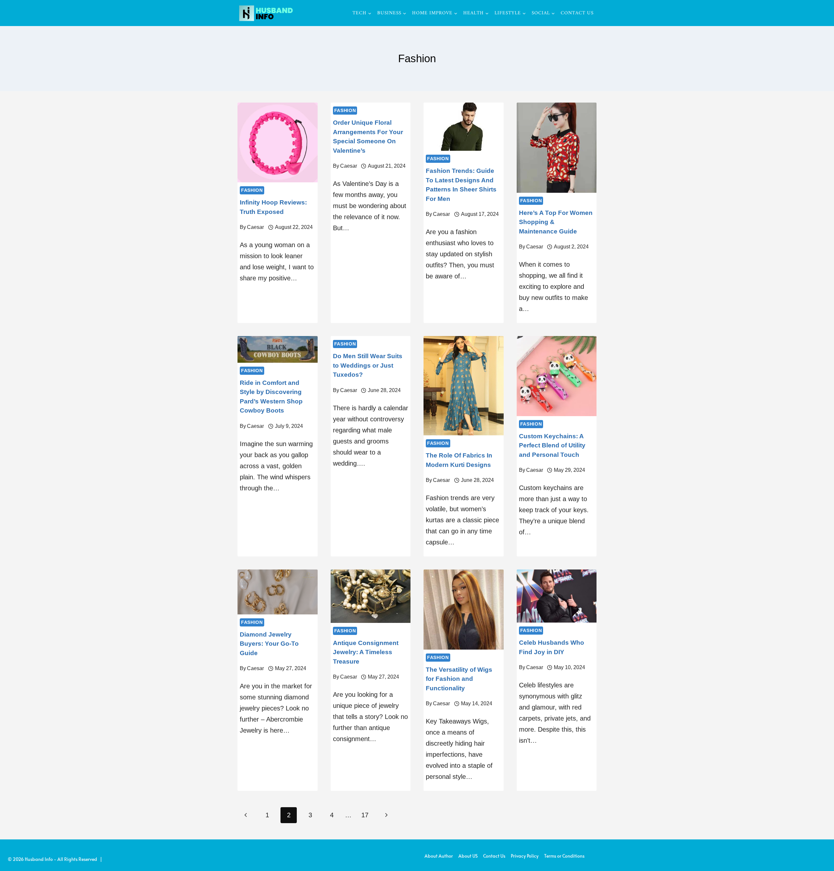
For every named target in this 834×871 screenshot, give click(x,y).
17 (364, 815)
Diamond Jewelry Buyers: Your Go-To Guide (269, 643)
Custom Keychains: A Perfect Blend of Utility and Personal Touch (552, 445)
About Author (438, 856)
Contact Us (577, 13)
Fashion (252, 190)
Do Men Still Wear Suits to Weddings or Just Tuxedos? (367, 365)
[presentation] (277, 142)
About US (468, 856)
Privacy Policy (525, 856)
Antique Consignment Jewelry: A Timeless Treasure (365, 652)
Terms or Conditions (564, 856)
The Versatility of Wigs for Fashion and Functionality (459, 679)
